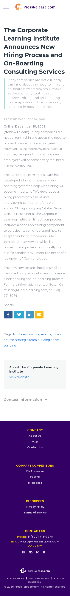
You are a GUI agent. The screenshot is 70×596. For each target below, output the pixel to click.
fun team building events (32, 334)
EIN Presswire (35, 471)
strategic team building (32, 340)
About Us (35, 436)
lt (44, 552)
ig (38, 552)
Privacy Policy (35, 507)
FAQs (35, 441)
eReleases (35, 483)
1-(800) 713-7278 (40, 537)
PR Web (35, 477)
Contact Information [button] (23, 399)
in (23, 552)
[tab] (35, 399)
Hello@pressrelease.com (39, 541)
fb (31, 552)
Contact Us (35, 447)
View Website (19, 377)
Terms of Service (35, 512)
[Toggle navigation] (6, 7)
